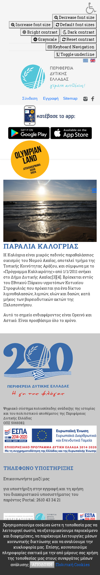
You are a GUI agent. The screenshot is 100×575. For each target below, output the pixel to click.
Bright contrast (42, 32)
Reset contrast (80, 39)
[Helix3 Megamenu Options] (94, 190)
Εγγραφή (51, 98)
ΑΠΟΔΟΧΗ (42, 564)
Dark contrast (80, 32)
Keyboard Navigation (73, 46)
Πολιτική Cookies (73, 564)
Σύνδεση (30, 98)
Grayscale (47, 39)
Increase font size (33, 24)
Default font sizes (76, 24)
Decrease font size (76, 17)
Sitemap (70, 98)
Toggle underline (77, 54)
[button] (53, 8)
